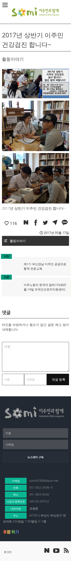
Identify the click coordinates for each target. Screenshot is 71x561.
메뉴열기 (5, 5)
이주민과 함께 (35, 12)
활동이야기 (18, 241)
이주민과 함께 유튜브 (56, 550)
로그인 (8, 552)
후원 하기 (11, 532)
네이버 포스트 (46, 550)
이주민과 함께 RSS (66, 550)
